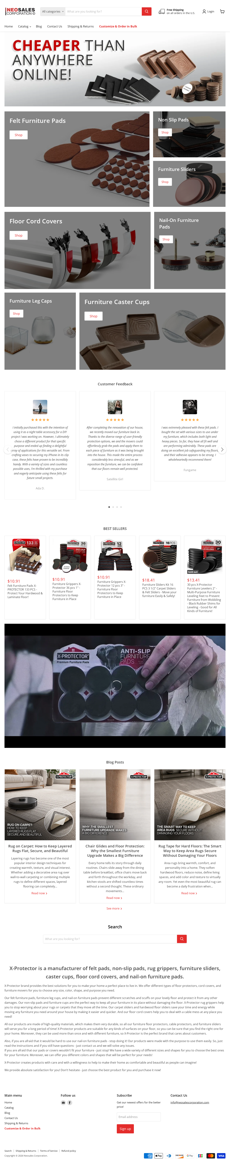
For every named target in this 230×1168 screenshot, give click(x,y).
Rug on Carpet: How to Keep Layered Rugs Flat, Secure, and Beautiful (40, 848)
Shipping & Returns (81, 26)
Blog (39, 26)
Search (8, 1150)
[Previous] (8, 449)
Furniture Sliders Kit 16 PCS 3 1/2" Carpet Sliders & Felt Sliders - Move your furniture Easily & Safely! (159, 590)
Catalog (23, 26)
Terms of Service (49, 1150)
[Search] (146, 11)
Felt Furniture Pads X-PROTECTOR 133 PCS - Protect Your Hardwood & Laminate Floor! (25, 591)
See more (113, 908)
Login (210, 11)
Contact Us (54, 26)
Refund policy (68, 1150)
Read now (38, 893)
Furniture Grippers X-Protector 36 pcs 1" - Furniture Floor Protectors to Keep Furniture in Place (66, 591)
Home (8, 26)
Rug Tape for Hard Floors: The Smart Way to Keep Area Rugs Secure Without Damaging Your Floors (189, 851)
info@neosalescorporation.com (190, 1102)
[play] (115, 685)
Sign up (125, 1129)
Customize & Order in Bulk (118, 26)
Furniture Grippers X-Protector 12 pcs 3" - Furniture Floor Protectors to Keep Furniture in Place (111, 589)
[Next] (222, 449)
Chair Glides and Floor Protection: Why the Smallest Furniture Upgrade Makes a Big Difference (115, 851)
